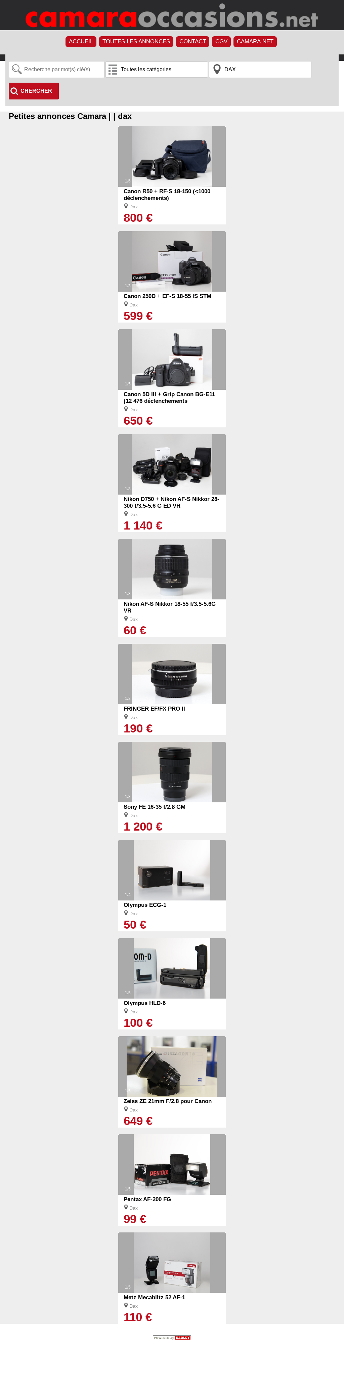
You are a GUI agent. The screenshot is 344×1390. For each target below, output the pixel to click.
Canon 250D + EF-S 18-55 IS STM (167, 296)
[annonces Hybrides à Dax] (172, 185)
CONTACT (192, 41)
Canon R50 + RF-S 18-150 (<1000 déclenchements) (167, 194)
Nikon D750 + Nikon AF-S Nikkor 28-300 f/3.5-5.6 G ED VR (171, 502)
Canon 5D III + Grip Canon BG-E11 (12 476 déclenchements (169, 397)
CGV (221, 41)
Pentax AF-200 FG (147, 1199)
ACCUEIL (81, 41)
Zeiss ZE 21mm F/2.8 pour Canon (168, 1101)
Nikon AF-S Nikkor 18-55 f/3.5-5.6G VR (170, 607)
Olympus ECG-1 (145, 905)
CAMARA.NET (255, 41)
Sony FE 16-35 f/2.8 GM (154, 807)
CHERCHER (36, 91)
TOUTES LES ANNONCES (136, 41)
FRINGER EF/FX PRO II (154, 709)
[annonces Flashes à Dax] (172, 1193)
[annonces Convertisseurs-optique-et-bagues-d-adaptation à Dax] (172, 702)
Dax (133, 206)
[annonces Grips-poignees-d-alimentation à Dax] (172, 898)
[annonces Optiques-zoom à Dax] (172, 597)
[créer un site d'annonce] (172, 1338)
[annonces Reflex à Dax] (172, 290)
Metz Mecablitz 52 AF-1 (154, 1297)
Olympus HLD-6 (145, 1003)
